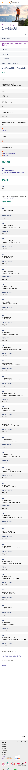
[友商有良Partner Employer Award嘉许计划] (21, 764)
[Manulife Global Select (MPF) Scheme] (2, 129)
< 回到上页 (4, 665)
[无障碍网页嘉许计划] (17, 757)
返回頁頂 (23, 736)
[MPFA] (14, 3)
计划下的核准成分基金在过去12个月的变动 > (12, 656)
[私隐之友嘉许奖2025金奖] (7, 757)
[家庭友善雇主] (13, 764)
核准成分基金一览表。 (9, 198)
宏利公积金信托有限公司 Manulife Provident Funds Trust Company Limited (13, 172)
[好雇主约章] (5, 764)
